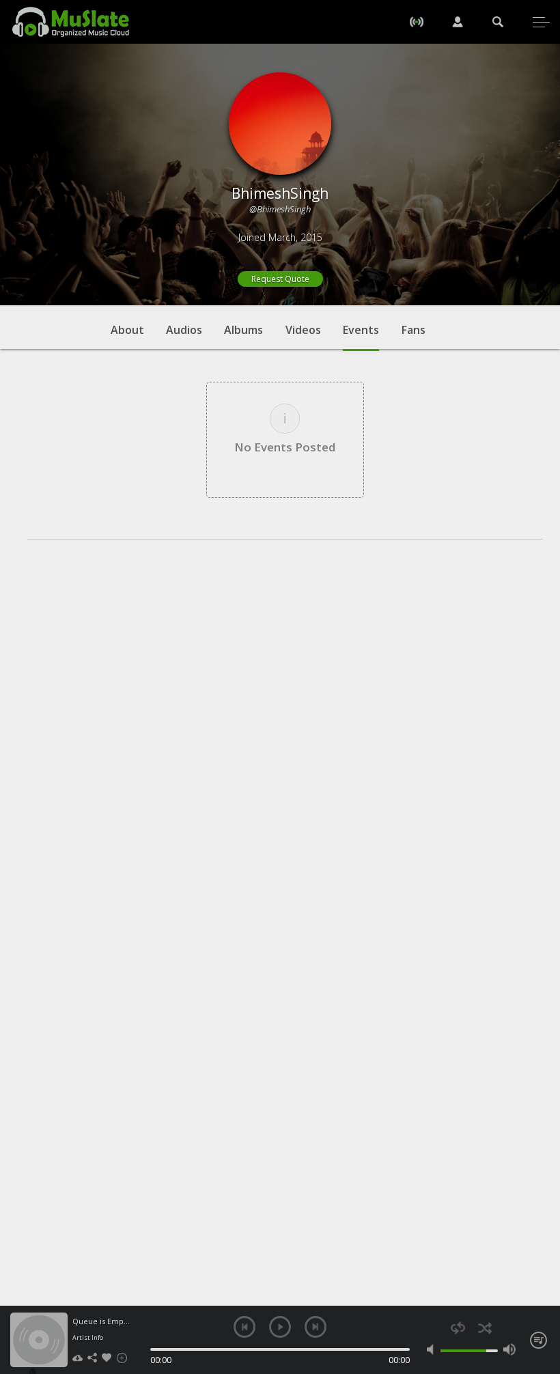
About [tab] (127, 329)
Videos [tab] (303, 329)
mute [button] (433, 1349)
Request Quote (280, 279)
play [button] (280, 1327)
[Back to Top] (539, 1285)
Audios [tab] (184, 329)
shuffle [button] (484, 1327)
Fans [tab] (413, 329)
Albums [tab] (243, 329)
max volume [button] (509, 1349)
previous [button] (244, 1327)
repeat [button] (457, 1327)
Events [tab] (361, 329)
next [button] (315, 1327)
